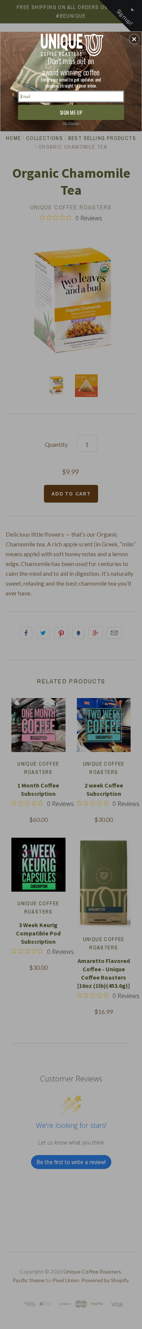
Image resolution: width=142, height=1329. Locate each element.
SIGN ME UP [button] (71, 112)
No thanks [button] (71, 122)
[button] (134, 38)
